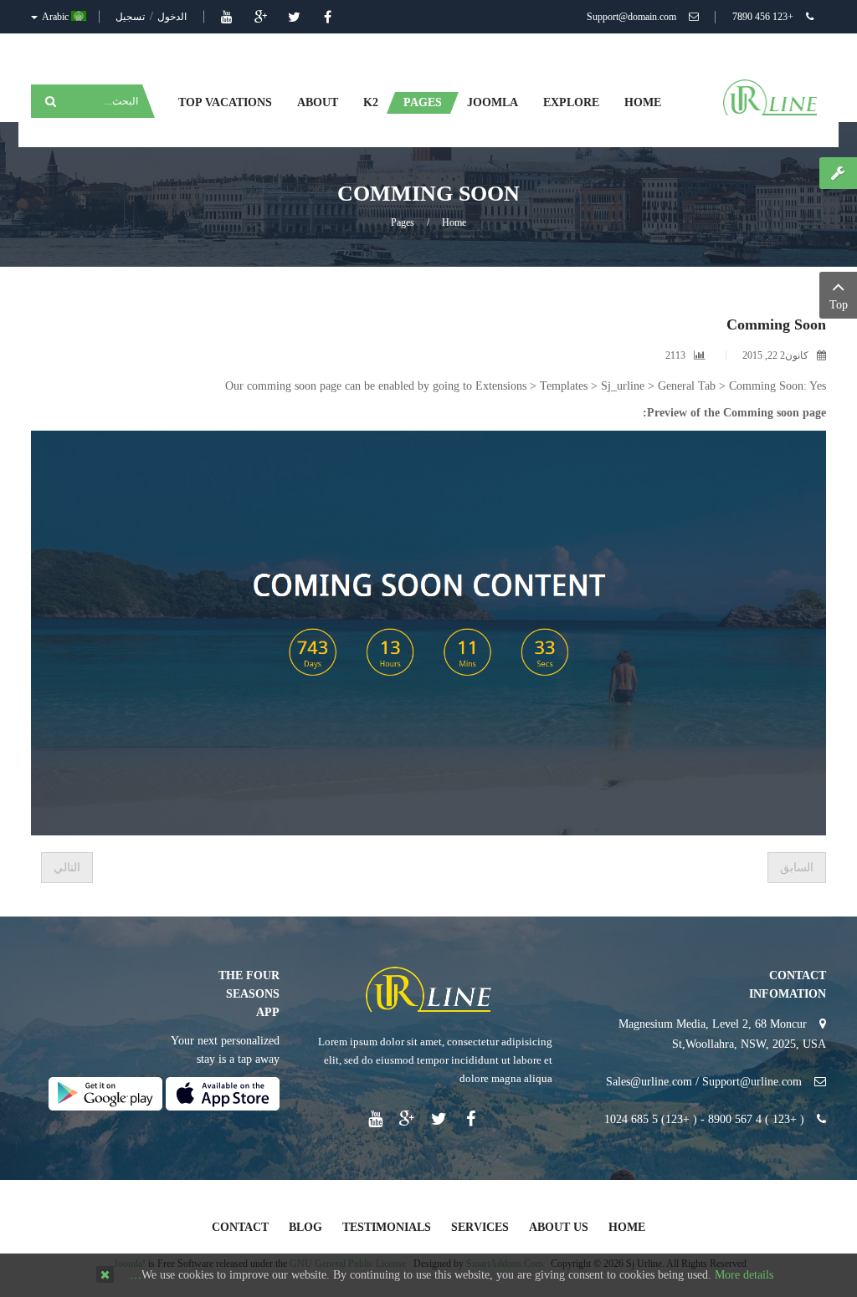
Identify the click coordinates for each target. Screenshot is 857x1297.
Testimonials (386, 1227)
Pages (402, 222)
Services (480, 1227)
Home (454, 222)
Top (838, 305)
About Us (558, 1227)
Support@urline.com (752, 1081)
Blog (305, 1227)
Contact (240, 1227)
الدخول (171, 17)
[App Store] (223, 1092)
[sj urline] (770, 96)
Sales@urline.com (649, 1081)
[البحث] (48, 101)
